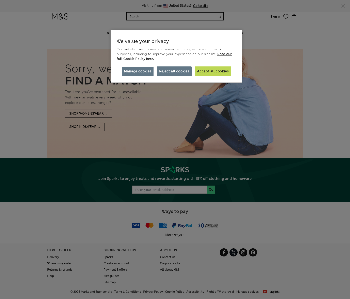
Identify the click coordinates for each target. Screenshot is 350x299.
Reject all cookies (174, 71)
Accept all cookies (213, 71)
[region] (176, 56)
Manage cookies (137, 71)
